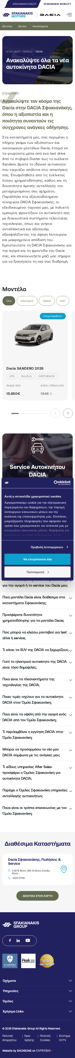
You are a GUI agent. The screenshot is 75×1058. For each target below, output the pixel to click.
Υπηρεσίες (10, 991)
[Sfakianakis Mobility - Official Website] (25, 15)
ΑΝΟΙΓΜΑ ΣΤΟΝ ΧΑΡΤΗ (37, 895)
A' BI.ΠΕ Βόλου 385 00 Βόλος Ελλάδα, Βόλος (31, 872)
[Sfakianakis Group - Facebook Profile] (10, 940)
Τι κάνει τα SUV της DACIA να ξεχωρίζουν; (35, 650)
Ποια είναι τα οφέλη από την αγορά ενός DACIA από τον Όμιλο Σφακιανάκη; (34, 717)
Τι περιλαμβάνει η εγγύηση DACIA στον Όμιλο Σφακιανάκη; (32, 734)
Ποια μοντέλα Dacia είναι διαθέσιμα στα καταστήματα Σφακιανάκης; (33, 600)
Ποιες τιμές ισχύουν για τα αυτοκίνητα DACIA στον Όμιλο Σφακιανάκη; (32, 699)
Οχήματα (9, 980)
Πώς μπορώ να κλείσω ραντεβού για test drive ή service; (34, 635)
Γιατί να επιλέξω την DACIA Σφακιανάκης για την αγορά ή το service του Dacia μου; (35, 582)
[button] (68, 413)
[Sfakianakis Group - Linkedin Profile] (18, 940)
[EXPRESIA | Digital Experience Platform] (44, 1050)
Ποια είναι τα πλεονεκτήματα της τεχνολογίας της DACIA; (28, 682)
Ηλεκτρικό (27, 300)
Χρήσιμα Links (13, 1011)
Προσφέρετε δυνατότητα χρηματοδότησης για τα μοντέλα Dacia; (33, 617)
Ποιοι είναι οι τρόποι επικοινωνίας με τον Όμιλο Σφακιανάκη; (34, 810)
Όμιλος (8, 1001)
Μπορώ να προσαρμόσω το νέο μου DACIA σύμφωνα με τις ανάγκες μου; (31, 752)
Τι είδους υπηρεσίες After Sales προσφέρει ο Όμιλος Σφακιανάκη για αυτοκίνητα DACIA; (31, 772)
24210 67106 (18, 878)
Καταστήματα (40, 26)
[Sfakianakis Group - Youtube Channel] (28, 940)
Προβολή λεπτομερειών (47, 547)
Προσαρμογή (35, 571)
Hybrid (47, 300)
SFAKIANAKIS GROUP (24, 4)
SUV (62, 300)
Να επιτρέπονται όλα (37, 559)
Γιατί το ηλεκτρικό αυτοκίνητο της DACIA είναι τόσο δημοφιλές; (34, 664)
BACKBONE (24, 1050)
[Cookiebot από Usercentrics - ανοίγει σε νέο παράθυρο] (54, 482)
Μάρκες (28, 51)
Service (22, 26)
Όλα (8, 300)
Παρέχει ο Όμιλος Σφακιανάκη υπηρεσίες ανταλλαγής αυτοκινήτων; (35, 793)
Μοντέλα (7, 26)
